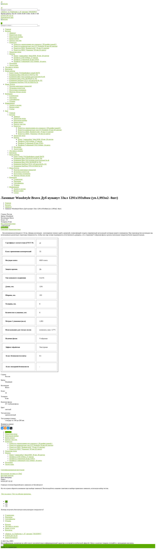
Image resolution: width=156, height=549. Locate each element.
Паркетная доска (15, 35)
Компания (8, 94)
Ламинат (12, 33)
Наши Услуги (10, 84)
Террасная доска (15, 52)
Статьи (11, 109)
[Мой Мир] (8, 428)
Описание (4, 229)
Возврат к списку (7, 424)
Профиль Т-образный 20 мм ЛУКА (26, 59)
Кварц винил (14, 39)
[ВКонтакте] (2, 428)
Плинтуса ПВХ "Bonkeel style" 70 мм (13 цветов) (31, 48)
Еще (6, 111)
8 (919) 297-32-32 (7, 15)
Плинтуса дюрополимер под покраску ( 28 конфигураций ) (35, 44)
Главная (8, 29)
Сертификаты (14, 99)
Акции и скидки (15, 105)
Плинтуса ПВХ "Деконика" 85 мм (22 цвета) (30, 50)
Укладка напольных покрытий (20, 86)
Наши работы (10, 71)
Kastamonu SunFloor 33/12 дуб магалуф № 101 (25, 80)
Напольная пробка (16, 37)
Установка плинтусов (17, 88)
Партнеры (13, 97)
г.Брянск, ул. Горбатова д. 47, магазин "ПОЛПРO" (19, 12)
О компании (13, 96)
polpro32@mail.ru (11, 537)
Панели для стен (15, 40)
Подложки (13, 63)
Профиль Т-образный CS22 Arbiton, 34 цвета (30, 61)
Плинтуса (12, 42)
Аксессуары (13, 65)
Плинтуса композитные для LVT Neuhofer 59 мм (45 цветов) (35, 46)
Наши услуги (10, 528)
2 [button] (6, 504)
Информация (10, 103)
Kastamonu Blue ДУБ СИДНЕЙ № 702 (23, 78)
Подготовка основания (17, 90)
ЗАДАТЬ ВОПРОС (8, 511)
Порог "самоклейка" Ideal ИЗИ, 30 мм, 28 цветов (31, 56)
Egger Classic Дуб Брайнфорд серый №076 (24, 73)
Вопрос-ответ (14, 107)
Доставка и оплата (11, 67)
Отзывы (12, 101)
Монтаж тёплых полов (17, 92)
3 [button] (6, 506)
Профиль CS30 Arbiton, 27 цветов (26, 58)
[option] (78, 494)
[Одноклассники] (5, 428)
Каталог (8, 31)
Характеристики (15, 229)
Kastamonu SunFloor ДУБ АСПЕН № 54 (23, 82)
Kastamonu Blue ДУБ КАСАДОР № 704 (23, 75)
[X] (11, 428)
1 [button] (6, 501)
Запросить (4, 227)
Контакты (8, 69)
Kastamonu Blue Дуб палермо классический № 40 (27, 77)
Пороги (12, 54)
